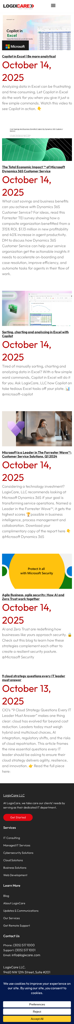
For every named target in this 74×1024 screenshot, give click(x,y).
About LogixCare (14, 903)
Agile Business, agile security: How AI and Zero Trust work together (33, 597)
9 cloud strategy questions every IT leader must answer (33, 678)
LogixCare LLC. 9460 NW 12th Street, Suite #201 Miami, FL (26, 972)
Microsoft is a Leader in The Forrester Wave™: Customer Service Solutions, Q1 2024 (37, 454)
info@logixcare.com (26, 955)
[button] (53, 5)
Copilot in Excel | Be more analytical (29, 56)
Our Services (11, 918)
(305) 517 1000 (24, 945)
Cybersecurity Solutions (18, 853)
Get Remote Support (16, 925)
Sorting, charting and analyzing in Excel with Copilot (35, 334)
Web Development (15, 875)
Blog (6, 896)
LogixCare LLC (14, 795)
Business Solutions (14, 868)
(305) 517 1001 (25, 950)
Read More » (10, 116)
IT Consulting (11, 838)
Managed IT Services (16, 845)
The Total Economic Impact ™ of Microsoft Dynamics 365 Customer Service (33, 169)
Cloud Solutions (13, 860)
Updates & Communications (20, 911)
